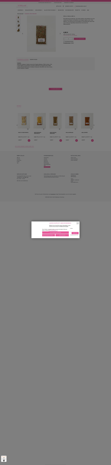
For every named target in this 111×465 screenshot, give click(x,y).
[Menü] (6, 456)
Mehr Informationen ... (53, 230)
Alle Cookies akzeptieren (55, 232)
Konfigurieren (62, 235)
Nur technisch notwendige (49, 235)
